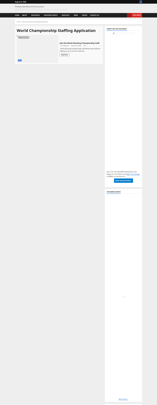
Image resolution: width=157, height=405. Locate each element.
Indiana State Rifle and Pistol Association (41, 9)
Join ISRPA (137, 15)
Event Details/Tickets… (123, 180)
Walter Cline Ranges (133, 174)
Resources (35, 15)
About (24, 15)
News (76, 15)
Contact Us (94, 15)
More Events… (123, 399)
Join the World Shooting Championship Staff (37, 49)
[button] (125, 15)
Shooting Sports (51, 15)
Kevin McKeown (65, 45)
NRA (20, 60)
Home (17, 15)
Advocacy (66, 15)
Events (84, 15)
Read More (65, 55)
